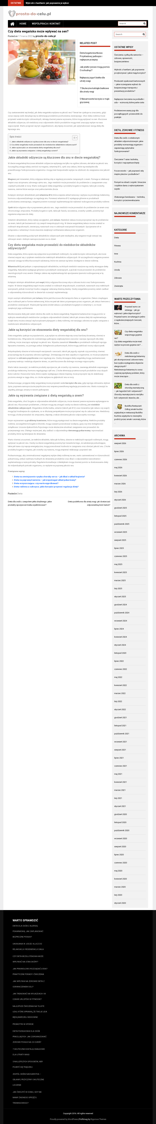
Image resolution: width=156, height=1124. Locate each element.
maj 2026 (118, 467)
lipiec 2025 (119, 548)
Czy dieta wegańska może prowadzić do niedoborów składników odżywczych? (44, 145)
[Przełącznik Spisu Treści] (73, 137)
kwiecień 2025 (120, 572)
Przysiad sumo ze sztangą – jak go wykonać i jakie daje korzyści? (127, 310)
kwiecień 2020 (120, 879)
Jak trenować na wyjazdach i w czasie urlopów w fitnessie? (29, 996)
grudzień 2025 (120, 508)
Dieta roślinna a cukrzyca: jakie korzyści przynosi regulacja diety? (46, 487)
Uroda (117, 270)
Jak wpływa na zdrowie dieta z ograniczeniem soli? (28, 984)
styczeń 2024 (120, 645)
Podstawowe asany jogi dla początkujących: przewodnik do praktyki (128, 113)
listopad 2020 (120, 822)
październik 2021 (121, 733)
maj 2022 (118, 677)
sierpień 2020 (120, 846)
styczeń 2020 (120, 903)
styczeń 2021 (120, 806)
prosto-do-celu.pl (46, 36)
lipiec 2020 (119, 854)
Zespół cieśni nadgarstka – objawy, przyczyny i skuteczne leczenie (28, 1079)
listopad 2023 (120, 653)
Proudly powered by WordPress (64, 1119)
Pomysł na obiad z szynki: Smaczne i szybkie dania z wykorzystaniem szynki (130, 185)
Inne (116, 254)
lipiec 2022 (119, 661)
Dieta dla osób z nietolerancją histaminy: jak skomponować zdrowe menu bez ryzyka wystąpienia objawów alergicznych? (129, 359)
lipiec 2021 (119, 758)
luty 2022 (118, 701)
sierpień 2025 (120, 540)
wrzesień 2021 (120, 742)
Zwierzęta (118, 286)
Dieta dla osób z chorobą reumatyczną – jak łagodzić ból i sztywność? (129, 387)
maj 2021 (118, 774)
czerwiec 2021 (120, 766)
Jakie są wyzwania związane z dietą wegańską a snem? (34, 151)
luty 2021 (118, 798)
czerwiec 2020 (120, 863)
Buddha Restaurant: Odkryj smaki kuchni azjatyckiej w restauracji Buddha (128, 409)
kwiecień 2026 (120, 475)
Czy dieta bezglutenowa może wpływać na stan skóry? (28, 959)
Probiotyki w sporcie (23, 1024)
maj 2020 (118, 871)
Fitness (117, 246)
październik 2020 (121, 830)
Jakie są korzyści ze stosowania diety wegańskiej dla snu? (35, 148)
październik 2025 (121, 524)
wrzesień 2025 (120, 532)
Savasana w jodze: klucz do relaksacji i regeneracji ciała (28, 946)
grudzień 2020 (120, 814)
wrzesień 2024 (120, 621)
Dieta (19, 493)
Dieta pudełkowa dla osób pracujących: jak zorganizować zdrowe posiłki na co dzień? (29, 1036)
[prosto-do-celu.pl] (12, 23)
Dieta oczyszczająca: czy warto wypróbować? (36, 483)
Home (23, 23)
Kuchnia (117, 262)
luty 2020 (118, 895)
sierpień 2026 (120, 443)
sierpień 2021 (120, 750)
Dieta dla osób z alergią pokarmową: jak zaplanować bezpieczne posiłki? (28, 931)
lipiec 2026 (119, 451)
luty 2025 (118, 588)
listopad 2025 (120, 516)
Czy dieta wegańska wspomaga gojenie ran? (128, 334)
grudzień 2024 (120, 604)
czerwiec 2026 (120, 459)
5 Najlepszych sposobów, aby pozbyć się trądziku (28, 1064)
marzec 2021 (120, 790)
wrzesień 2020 (120, 838)
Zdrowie (118, 278)
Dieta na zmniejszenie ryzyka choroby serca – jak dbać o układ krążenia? (49, 476)
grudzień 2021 (120, 717)
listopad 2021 (120, 725)
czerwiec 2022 (120, 669)
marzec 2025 (120, 580)
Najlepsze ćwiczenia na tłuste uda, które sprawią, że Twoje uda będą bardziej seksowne (30, 1011)
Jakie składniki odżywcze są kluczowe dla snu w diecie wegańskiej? (39, 142)
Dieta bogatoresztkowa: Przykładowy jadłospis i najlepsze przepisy (91, 56)
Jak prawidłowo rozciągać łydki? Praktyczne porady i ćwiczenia (30, 971)
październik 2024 (121, 613)
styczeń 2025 (120, 596)
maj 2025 (118, 564)
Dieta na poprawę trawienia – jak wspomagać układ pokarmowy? (45, 480)
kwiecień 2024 (120, 637)
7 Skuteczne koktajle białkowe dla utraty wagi (29, 1052)
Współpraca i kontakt (46, 23)
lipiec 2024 (119, 629)
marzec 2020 (120, 887)
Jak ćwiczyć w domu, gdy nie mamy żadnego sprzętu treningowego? (27, 1097)
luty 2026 (118, 492)
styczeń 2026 (120, 500)
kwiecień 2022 (120, 685)
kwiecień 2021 (120, 782)
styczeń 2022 (120, 709)
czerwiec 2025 (120, 556)
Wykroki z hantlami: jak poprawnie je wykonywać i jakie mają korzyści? (61, 3)
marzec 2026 (120, 483)
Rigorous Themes (98, 1119)
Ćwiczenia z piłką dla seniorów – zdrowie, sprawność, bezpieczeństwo (128, 58)
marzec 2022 (120, 693)
